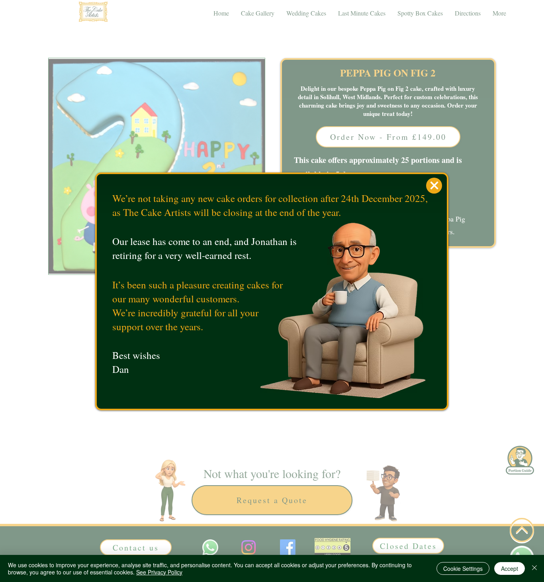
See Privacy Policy (159, 572)
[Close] (534, 568)
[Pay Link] (434, 186)
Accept (509, 568)
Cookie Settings (463, 568)
